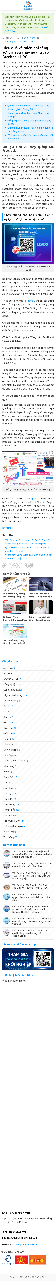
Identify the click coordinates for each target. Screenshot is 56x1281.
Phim (6, 771)
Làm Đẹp (8, 755)
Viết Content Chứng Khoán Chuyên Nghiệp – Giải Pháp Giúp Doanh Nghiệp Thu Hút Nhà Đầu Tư (30, 909)
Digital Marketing (26, 41)
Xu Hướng (8, 837)
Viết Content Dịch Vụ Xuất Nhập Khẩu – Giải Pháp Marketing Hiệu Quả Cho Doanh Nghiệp (31, 876)
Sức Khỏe (8, 787)
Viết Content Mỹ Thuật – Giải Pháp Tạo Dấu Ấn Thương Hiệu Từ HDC (30, 886)
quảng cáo (31, 498)
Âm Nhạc (8, 667)
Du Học (7, 706)
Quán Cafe (8, 777)
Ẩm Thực (8, 673)
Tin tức (7, 815)
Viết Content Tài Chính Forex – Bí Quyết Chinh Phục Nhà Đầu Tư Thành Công (31, 897)
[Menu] (4, 5)
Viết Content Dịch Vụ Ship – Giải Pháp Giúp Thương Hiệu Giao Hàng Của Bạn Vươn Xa (32, 921)
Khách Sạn (8, 744)
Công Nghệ (9, 41)
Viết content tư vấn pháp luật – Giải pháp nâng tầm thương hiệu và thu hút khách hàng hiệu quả (32, 854)
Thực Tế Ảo (9, 809)
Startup (7, 782)
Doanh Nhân (10, 700)
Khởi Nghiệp (10, 749)
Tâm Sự (7, 793)
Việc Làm (8, 831)
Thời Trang (9, 804)
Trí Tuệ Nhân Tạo (12, 826)
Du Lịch (7, 711)
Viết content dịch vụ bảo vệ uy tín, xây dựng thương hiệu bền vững (32, 864)
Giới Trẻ (7, 733)
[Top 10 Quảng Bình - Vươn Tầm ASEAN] (28, 5)
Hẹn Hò (7, 738)
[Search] (53, 5)
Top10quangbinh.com (25, 1244)
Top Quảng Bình (11, 820)
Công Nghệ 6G (11, 689)
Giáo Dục (8, 727)
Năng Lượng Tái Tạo (14, 760)
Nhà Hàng (8, 766)
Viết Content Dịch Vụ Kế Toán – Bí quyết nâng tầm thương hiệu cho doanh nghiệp (29, 933)
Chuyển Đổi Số (10, 678)
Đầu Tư (7, 716)
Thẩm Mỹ (8, 798)
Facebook (29, 300)
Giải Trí (7, 722)
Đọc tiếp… (7, 528)
